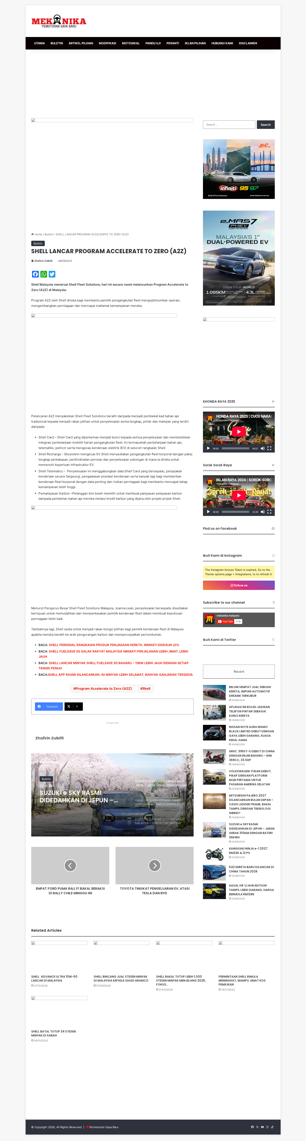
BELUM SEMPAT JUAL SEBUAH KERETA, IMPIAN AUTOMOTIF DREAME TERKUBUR (250, 691)
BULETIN (57, 43)
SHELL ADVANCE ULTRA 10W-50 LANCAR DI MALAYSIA (54, 978)
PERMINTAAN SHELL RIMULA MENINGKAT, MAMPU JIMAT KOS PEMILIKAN (242, 980)
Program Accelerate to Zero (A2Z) (104, 688)
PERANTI (173, 43)
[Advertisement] (153, 83)
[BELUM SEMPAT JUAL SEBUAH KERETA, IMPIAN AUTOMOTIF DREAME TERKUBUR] (214, 693)
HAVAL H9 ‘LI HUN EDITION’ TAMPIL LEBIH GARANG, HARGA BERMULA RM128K (79, 796)
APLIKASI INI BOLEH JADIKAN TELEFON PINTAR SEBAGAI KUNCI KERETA (249, 711)
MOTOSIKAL (131, 43)
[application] (239, 432)
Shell (146, 688)
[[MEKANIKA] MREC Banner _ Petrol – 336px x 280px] (239, 198)
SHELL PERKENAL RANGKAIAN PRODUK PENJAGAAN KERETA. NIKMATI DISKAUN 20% (114, 645)
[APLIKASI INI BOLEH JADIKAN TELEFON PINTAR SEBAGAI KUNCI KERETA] (214, 712)
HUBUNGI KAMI (222, 43)
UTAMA (39, 43)
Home (38, 234)
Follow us (240, 585)
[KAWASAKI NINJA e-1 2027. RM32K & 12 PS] (214, 854)
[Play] (208, 448)
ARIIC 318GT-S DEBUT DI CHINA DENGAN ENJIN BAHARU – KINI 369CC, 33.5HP (252, 755)
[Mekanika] (59, 21)
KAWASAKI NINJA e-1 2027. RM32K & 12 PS (248, 850)
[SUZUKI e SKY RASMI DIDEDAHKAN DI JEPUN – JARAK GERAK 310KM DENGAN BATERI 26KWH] (214, 830)
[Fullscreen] (269, 448)
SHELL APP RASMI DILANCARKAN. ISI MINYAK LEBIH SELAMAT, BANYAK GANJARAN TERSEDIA (120, 675)
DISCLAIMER (248, 43)
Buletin (49, 234)
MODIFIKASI (107, 43)
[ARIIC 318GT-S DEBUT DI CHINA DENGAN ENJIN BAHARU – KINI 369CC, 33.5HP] (214, 757)
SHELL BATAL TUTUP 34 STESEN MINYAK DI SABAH (53, 1033)
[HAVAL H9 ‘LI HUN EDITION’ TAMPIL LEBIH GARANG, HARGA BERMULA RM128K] (214, 891)
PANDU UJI (153, 43)
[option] (112, 794)
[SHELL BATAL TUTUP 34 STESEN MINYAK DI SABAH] (59, 1012)
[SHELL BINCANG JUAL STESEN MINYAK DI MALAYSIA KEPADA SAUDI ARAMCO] (122, 956)
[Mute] (263, 448)
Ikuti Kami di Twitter (219, 640)
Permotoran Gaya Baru (103, 1127)
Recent (239, 671)
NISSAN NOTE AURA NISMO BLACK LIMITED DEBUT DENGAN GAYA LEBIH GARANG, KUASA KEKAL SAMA (251, 733)
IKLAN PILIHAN (195, 43)
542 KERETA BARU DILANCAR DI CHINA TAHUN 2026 (251, 869)
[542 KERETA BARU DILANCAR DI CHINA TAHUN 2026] (214, 873)
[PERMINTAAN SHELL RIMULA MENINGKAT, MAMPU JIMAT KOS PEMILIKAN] (247, 956)
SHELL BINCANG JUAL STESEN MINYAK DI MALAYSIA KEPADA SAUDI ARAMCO (121, 978)
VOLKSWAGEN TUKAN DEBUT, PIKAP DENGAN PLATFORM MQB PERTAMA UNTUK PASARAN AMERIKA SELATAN (250, 777)
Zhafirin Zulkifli (43, 260)
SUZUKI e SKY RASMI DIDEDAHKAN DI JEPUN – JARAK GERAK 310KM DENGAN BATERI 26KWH (252, 830)
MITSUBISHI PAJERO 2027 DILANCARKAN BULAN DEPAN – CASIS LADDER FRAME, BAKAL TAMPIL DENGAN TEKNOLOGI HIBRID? (251, 804)
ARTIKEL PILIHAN (81, 43)
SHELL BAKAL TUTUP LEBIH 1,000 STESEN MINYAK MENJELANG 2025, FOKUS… (181, 980)
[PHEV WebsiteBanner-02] (239, 304)
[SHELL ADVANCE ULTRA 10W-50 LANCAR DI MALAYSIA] (59, 956)
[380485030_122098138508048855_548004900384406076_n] (239, 320)
